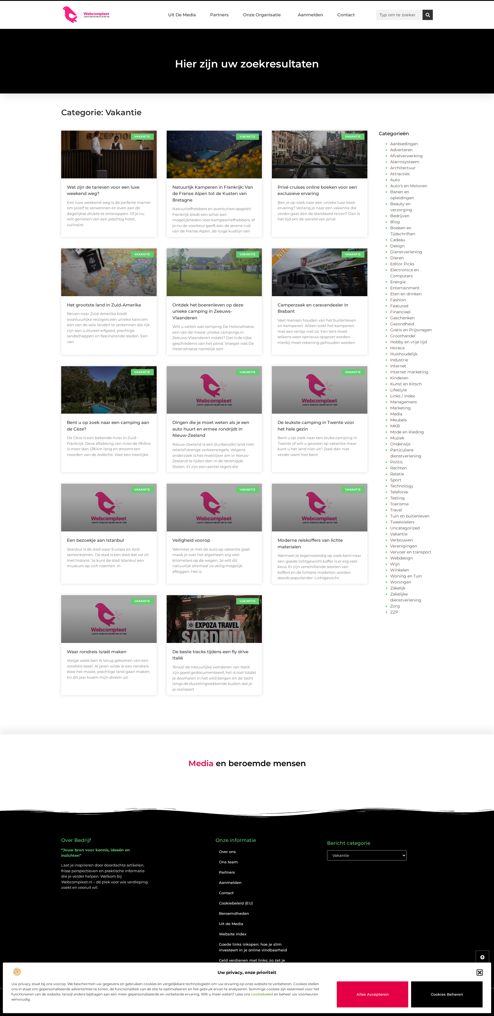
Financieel (400, 311)
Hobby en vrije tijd (408, 341)
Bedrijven (399, 215)
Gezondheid (402, 323)
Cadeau (397, 239)
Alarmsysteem (404, 161)
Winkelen (399, 570)
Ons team (228, 862)
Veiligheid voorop (191, 540)
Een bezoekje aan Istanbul (95, 540)
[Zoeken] (428, 15)
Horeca (397, 347)
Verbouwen (401, 540)
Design (397, 245)
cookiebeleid (262, 994)
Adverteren (401, 149)
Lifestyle (398, 390)
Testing (397, 498)
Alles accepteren (372, 994)
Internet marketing (409, 371)
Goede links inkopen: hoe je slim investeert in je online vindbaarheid (253, 947)
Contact (346, 14)
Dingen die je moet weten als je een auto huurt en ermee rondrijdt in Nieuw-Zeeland (210, 429)
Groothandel (402, 335)
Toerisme (399, 504)
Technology (401, 486)
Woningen (400, 582)
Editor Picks (402, 263)
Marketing (400, 408)
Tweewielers (402, 522)
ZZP (394, 612)
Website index (232, 934)
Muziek (397, 438)
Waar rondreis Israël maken (96, 651)
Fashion (398, 299)
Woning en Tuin (406, 576)
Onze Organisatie (262, 14)
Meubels (398, 420)
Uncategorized (405, 528)
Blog (395, 221)
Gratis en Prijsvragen (411, 329)
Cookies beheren (447, 994)
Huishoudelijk (403, 353)
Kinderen (399, 377)
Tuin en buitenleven (409, 516)
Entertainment (405, 287)
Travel (396, 510)
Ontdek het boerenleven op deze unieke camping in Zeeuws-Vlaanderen (207, 311)
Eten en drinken (406, 293)
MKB (395, 426)
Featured (399, 305)
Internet (398, 365)
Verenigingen (403, 546)
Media (396, 414)
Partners (219, 14)
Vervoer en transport (410, 552)
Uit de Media (231, 923)
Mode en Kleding (407, 432)
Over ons (227, 851)
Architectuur (403, 167)
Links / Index (402, 396)
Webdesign (401, 558)
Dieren (397, 257)
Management (403, 402)
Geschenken (402, 317)
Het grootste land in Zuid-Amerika (104, 305)
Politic (396, 462)
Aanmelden (310, 14)
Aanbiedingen (404, 143)
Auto (395, 179)
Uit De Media (182, 14)
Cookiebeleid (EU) (236, 903)
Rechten (398, 468)
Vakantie (398, 534)
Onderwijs (400, 444)
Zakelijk (397, 588)
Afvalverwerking (406, 155)
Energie (398, 281)
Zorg (395, 606)
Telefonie (399, 492)
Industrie (399, 359)
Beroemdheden (234, 913)
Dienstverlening (406, 251)
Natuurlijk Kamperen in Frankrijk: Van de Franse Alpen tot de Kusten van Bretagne (212, 193)
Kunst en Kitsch (406, 384)
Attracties (400, 173)
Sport (395, 480)
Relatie (397, 474)
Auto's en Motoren (408, 185)
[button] (480, 972)
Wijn (395, 564)
